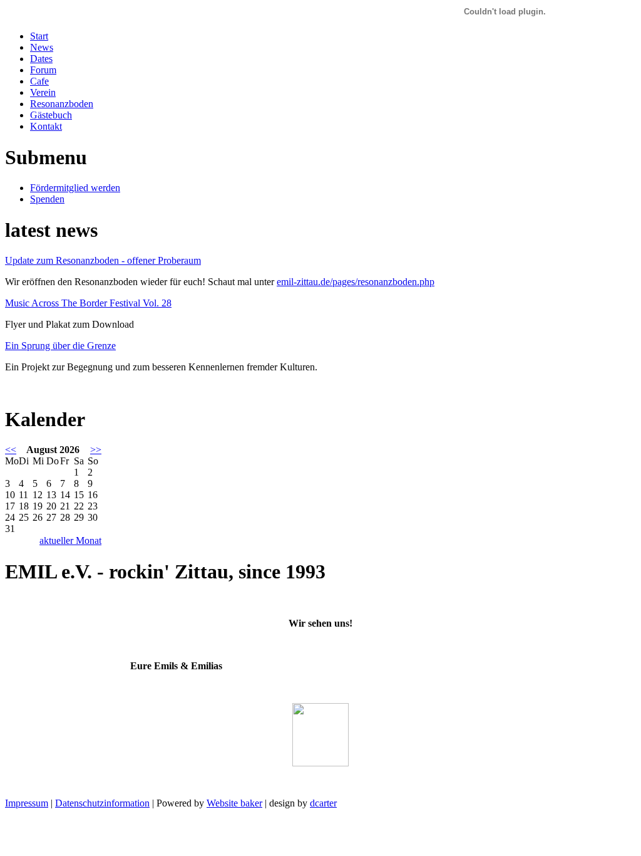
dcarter (323, 803)
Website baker (234, 803)
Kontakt (46, 126)
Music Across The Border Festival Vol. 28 (88, 303)
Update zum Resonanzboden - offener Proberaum (103, 260)
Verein (43, 92)
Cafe (39, 81)
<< (10, 449)
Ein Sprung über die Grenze (60, 345)
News (41, 47)
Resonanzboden (61, 103)
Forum (43, 70)
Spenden (47, 199)
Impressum (26, 803)
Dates (41, 58)
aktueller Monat (70, 540)
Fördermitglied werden (75, 187)
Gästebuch (51, 115)
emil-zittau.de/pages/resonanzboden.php (355, 281)
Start (39, 36)
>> (95, 449)
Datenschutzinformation (102, 803)
